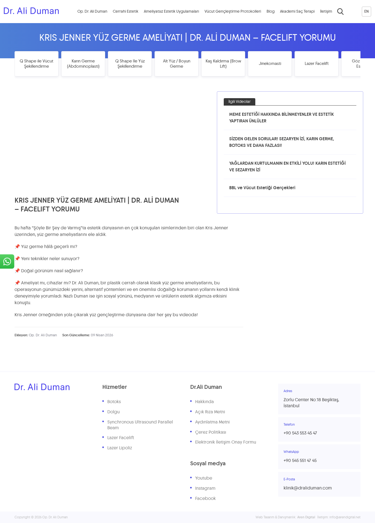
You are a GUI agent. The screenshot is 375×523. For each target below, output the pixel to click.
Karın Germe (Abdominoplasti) (83, 64)
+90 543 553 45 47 (300, 433)
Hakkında (204, 402)
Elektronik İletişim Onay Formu (225, 442)
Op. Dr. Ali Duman (92, 11)
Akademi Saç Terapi (297, 11)
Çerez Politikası (210, 432)
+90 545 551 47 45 (300, 460)
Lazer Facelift (317, 64)
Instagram (205, 488)
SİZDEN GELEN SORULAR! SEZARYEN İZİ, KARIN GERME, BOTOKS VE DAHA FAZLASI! (281, 142)
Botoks (114, 402)
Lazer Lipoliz (119, 448)
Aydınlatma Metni (212, 422)
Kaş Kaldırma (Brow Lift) (223, 64)
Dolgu (113, 412)
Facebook (205, 498)
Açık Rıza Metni (210, 412)
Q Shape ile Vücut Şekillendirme (36, 64)
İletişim (326, 11)
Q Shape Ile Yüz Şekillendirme (130, 64)
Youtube (203, 478)
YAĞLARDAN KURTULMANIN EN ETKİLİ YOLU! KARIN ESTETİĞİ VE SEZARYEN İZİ (287, 166)
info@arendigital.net (344, 517)
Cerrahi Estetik (125, 11)
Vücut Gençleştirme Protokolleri (233, 11)
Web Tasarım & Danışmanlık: (285, 517)
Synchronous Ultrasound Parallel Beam (140, 425)
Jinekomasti (270, 64)
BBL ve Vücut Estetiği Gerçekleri (262, 188)
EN (366, 11)
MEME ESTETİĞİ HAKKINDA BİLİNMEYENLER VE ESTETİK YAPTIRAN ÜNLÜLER (281, 117)
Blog (271, 11)
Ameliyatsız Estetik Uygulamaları (171, 11)
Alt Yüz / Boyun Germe (176, 64)
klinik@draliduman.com (308, 488)
